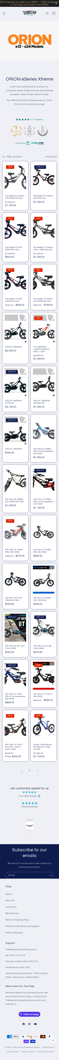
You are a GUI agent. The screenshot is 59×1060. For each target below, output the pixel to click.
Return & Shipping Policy (17, 920)
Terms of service (28, 1051)
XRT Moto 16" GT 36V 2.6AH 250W (42, 647)
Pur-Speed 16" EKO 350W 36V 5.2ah (13, 300)
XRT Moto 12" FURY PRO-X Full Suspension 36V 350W (15, 696)
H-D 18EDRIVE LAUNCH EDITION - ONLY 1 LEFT (42, 349)
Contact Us (10, 907)
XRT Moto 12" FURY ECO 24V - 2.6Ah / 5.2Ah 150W (13, 747)
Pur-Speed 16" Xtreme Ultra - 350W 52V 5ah (43, 248)
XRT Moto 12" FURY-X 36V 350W (42, 695)
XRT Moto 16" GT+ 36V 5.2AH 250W (14, 647)
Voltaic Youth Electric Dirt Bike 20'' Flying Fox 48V (42, 747)
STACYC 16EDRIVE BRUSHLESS (41, 402)
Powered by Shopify (32, 1047)
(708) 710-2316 (17, 955)
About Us (10, 900)
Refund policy (48, 1047)
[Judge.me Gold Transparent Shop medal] (16, 130)
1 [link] (21, 770)
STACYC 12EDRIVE (13, 449)
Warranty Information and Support (22, 926)
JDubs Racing (17, 1047)
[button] (4, 13)
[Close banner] (56, 3)
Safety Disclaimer (14, 933)
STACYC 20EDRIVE (13, 347)
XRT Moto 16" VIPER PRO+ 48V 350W (14, 551)
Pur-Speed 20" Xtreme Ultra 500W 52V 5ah (14, 197)
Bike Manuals (12, 913)
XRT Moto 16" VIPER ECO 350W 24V (42, 599)
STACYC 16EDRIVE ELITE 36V (13, 402)
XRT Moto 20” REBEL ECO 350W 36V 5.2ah (14, 500)
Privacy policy (13, 1051)
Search (8, 894)
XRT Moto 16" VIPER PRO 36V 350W (42, 551)
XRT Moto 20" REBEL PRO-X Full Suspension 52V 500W (43, 451)
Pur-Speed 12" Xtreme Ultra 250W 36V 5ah (43, 300)
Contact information (46, 1051)
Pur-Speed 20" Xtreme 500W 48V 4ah (43, 197)
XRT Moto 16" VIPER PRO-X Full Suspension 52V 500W (43, 501)
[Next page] (37, 770)
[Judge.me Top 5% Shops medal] (42, 130)
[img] (29, 792)
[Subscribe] (50, 875)
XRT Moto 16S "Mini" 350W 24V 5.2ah (14, 599)
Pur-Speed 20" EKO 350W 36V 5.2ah (13, 248)
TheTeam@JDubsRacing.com (21, 949)
